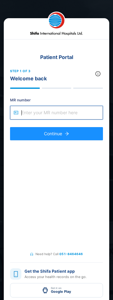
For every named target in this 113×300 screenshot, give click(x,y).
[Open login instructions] (98, 74)
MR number (20, 100)
